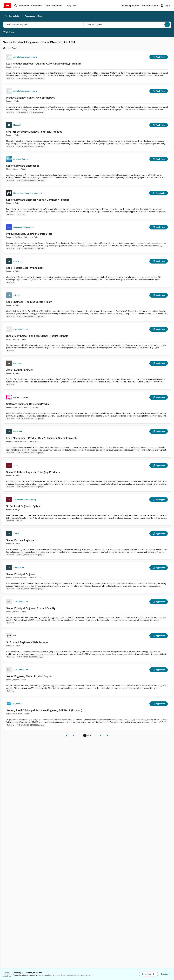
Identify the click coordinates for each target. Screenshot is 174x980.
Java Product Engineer (19, 370)
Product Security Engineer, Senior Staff (29, 233)
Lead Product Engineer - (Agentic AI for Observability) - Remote (43, 63)
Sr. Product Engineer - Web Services (27, 642)
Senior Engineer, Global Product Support (29, 676)
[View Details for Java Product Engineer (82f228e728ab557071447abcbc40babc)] (87, 373)
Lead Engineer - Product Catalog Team (29, 302)
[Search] (167, 24)
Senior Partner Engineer (20, 540)
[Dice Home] (7, 5)
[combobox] (40, 25)
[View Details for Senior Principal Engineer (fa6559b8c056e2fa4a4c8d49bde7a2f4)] (87, 577)
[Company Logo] (9, 57)
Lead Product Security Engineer (24, 268)
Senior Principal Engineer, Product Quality (30, 608)
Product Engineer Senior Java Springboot (30, 97)
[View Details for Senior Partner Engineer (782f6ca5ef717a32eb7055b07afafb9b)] (87, 543)
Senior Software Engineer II (22, 165)
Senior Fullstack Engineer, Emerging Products (33, 472)
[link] (66, 735)
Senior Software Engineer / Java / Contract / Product (37, 199)
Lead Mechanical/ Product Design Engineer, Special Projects (41, 438)
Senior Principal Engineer (21, 574)
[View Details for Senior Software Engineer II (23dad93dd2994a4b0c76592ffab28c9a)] (87, 169)
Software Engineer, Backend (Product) (28, 404)
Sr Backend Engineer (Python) (23, 506)
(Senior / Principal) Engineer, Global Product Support (37, 336)
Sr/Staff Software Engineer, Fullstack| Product (34, 131)
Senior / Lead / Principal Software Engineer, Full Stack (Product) (44, 710)
